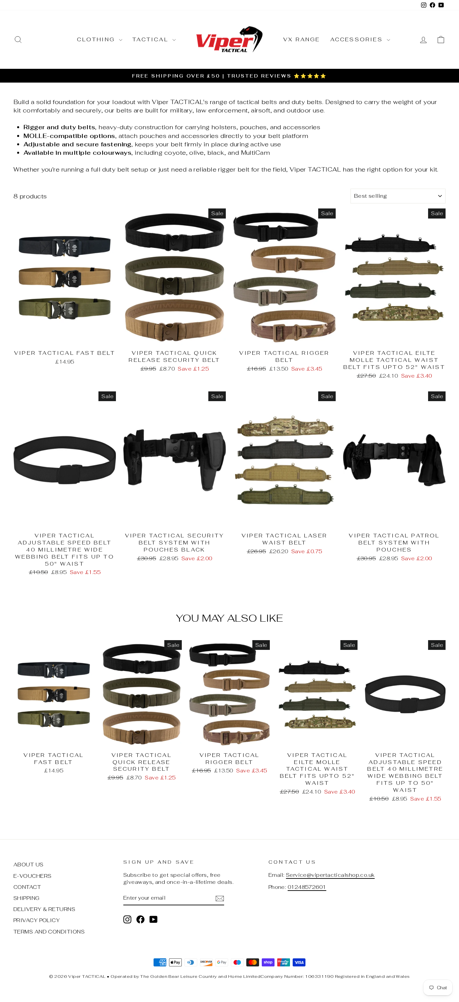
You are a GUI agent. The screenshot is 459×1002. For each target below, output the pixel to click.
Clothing (97, 39)
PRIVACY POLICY (36, 920)
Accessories (357, 39)
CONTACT (27, 887)
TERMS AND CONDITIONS (49, 931)
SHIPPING (26, 898)
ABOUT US (28, 864)
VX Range (301, 39)
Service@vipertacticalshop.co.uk (330, 875)
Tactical (151, 39)
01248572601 (307, 887)
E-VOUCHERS (32, 876)
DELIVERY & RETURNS (44, 909)
